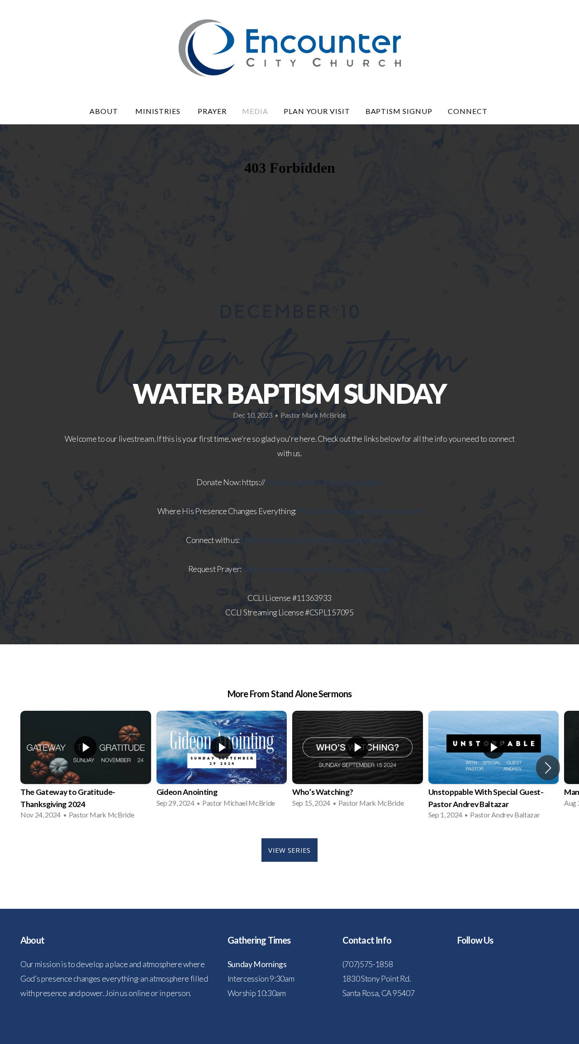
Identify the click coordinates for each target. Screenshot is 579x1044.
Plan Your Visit (317, 111)
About (105, 111)
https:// (309, 511)
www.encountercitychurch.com (370, 511)
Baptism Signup (398, 111)
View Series (289, 850)
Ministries (158, 111)
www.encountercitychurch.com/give (324, 482)
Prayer (212, 111)
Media (255, 111)
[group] (85, 768)
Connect (468, 111)
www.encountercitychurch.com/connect (328, 540)
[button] (548, 768)
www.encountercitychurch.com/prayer (328, 569)
